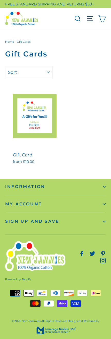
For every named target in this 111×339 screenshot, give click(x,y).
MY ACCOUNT (23, 203)
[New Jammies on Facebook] (82, 253)
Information (25, 186)
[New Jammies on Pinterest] (103, 253)
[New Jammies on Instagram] (103, 260)
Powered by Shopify (18, 279)
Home (9, 42)
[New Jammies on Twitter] (92, 253)
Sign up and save (32, 221)
